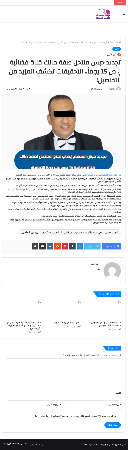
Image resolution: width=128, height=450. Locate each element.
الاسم (117, 393)
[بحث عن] (124, 14)
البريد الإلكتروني (113, 404)
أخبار (107, 42)
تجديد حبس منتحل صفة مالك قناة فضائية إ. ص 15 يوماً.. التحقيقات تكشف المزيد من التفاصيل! (69, 232)
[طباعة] (35, 246)
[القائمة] (3, 14)
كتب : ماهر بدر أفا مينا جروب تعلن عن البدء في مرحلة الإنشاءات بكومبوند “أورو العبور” (24, 325)
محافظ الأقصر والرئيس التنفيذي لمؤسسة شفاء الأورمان (106, 324)
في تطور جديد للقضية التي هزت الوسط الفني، (101, 175)
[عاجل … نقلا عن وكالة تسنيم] (63, 310)
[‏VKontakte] (50, 246)
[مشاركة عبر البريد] (42, 246)
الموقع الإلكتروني (53, 404)
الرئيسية (115, 42)
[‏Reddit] (57, 246)
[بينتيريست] (65, 246)
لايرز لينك (7, 443)
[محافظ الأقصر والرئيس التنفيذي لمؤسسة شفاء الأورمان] (103, 310)
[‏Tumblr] (72, 246)
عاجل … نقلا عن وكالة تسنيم (67, 323)
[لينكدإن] (80, 246)
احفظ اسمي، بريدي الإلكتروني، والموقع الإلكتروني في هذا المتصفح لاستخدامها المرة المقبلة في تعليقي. (74, 416)
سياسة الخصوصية (36, 444)
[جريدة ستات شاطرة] (103, 14)
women (112, 89)
